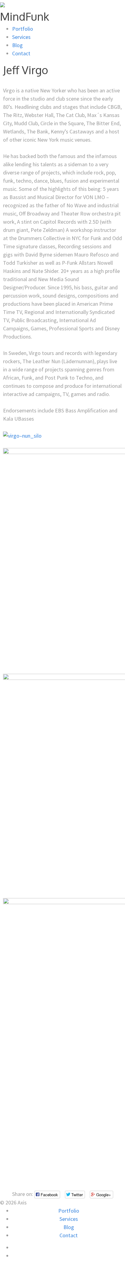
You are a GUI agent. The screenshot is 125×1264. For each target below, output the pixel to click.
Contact (21, 53)
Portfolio (22, 28)
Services (21, 36)
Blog (17, 45)
